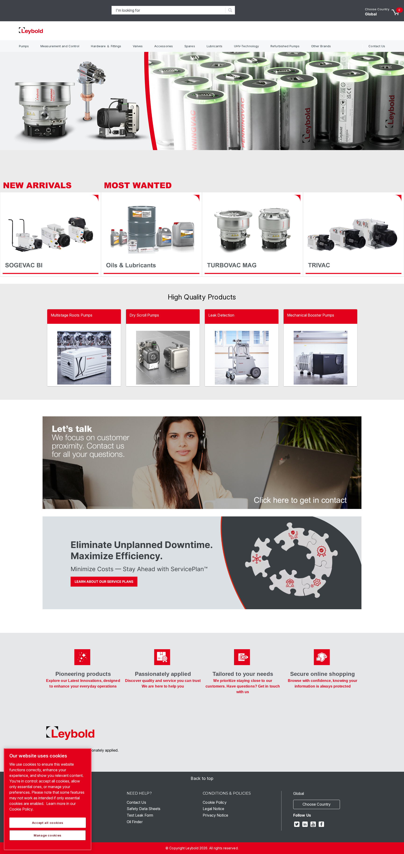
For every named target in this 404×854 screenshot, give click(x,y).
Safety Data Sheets (144, 808)
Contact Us (376, 46)
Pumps (24, 46)
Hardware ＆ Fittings (106, 46)
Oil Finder (135, 821)
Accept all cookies (47, 823)
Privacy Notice (215, 815)
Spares (189, 46)
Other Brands (321, 46)
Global (371, 14)
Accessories (163, 46)
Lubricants (214, 46)
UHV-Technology (246, 46)
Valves (138, 46)
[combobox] (169, 10)
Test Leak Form (140, 815)
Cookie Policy (214, 802)
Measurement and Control (59, 46)
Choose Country (377, 9)
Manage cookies (47, 835)
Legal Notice (213, 808)
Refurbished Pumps (285, 46)
